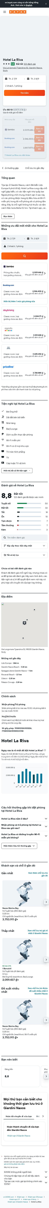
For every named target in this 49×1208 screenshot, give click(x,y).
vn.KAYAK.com (8, 1197)
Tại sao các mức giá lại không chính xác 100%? (23, 1182)
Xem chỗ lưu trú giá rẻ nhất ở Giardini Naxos (38, 932)
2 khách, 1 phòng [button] (13, 85)
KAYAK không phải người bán (18, 1172)
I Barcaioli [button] (6, 968)
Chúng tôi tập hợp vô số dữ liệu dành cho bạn (21, 1177)
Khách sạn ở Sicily (29, 1199)
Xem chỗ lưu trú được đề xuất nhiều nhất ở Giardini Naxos (38, 991)
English (29, 5)
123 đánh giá (30, 64)
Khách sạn (21, 1197)
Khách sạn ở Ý (15, 1199)
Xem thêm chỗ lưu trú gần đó (38, 874)
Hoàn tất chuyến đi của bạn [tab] (19, 1116)
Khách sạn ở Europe (35, 1197)
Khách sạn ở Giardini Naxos (18, 1136)
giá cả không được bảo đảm (14, 1164)
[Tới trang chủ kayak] (17, 12)
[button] (46, 4)
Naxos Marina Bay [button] (10, 908)
